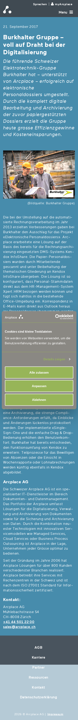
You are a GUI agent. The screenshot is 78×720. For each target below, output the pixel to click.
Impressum (55, 714)
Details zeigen (54, 359)
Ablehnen (39, 399)
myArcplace (63, 4)
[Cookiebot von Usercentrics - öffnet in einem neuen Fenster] (56, 317)
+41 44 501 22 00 (18, 622)
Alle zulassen (39, 372)
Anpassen (39, 386)
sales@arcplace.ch (19, 627)
